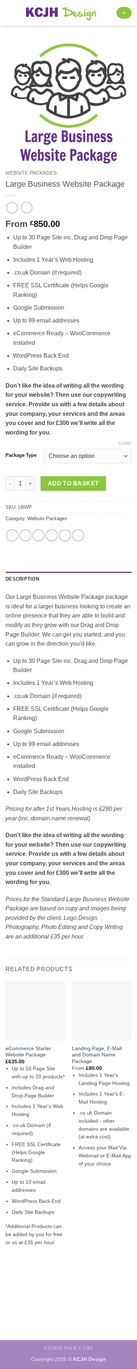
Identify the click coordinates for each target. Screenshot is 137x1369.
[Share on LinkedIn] (78, 535)
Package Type (21, 455)
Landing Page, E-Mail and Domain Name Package (97, 1055)
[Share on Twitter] (39, 535)
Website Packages (31, 173)
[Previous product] (26, 207)
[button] (9, 13)
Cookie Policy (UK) (68, 1348)
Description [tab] (22, 579)
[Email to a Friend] (52, 535)
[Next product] (12, 207)
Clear (125, 443)
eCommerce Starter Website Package (28, 1052)
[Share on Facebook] (25, 535)
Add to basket (73, 483)
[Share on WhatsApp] (12, 535)
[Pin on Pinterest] (65, 535)
